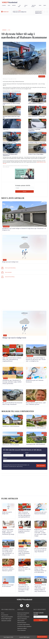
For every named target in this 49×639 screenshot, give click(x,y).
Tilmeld (24, 191)
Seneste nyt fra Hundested (23, 613)
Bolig (9, 5)
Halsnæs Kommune (21, 622)
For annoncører (4, 615)
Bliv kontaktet (41, 465)
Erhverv (14, 5)
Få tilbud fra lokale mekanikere (24, 626)
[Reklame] (24, 174)
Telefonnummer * (7, 452)
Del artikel (41, 76)
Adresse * (5, 458)
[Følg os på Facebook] (21, 605)
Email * (27, 452)
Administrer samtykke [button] (6, 620)
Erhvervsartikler (20, 620)
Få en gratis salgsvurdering (23, 624)
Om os (2, 613)
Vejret (44, 5)
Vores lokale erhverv (21, 615)
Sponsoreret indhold (22, 628)
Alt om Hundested (21, 630)
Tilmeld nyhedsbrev (42, 636)
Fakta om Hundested (22, 618)
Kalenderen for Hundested (23, 616)
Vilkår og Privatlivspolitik (7, 616)
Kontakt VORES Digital (6, 618)
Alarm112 (4, 5)
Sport (40, 5)
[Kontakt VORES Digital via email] (27, 605)
